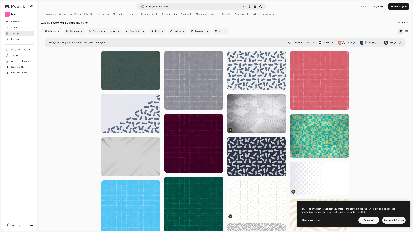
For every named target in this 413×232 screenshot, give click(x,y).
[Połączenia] (7, 225)
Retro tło (226, 14)
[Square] (406, 31)
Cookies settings (311, 220)
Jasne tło (132, 14)
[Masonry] (400, 31)
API (391, 42)
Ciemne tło (118, 14)
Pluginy (372, 42)
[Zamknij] (400, 42)
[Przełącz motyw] (18, 225)
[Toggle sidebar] (31, 6)
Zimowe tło (186, 14)
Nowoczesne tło (149, 14)
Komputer (301, 42)
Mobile (327, 42)
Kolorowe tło (102, 14)
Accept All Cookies (394, 220)
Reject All (369, 220)
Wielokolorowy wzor (263, 14)
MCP (349, 42)
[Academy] (12, 225)
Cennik (363, 6)
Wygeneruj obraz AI (56, 14)
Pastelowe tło (242, 14)
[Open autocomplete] (141, 6)
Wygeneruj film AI (83, 14)
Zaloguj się (377, 6)
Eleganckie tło (169, 14)
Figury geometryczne (207, 14)
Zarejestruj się (399, 6)
